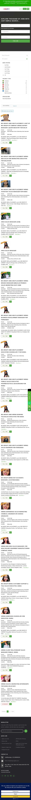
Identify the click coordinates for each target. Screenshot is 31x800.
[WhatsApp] (29, 403)
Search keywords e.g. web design (7, 28)
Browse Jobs (4, 741)
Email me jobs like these (8, 111)
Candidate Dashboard (20, 747)
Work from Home (16, 93)
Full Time (16, 82)
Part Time (16, 87)
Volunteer (16, 91)
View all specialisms (7, 98)
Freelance (16, 80)
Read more (14, 140)
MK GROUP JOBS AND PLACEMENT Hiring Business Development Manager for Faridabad (14, 317)
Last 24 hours (7, 67)
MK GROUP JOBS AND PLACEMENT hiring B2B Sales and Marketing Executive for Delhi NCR (14, 158)
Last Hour (7, 65)
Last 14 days (7, 71)
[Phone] (29, 406)
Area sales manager (8, 250)
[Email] (29, 409)
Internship (16, 84)
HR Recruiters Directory (21, 738)
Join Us (20, 8)
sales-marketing (6, 105)
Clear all (14, 105)
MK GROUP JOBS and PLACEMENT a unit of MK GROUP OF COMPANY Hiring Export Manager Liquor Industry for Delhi (15, 125)
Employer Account (5, 749)
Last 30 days (7, 73)
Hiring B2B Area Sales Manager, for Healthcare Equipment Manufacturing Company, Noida (15, 548)
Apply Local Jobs (5, 738)
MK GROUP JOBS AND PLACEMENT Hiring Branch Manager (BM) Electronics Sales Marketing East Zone (14, 283)
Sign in (24, 8)
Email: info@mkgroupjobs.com (12, 760)
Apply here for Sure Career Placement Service (21, 744)
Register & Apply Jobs (6, 747)
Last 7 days (7, 69)
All (5, 75)
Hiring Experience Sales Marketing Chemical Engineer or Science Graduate (14, 514)
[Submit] (25, 731)
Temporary (16, 89)
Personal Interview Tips (7, 743)
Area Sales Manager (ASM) (10, 222)
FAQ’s (17, 741)
